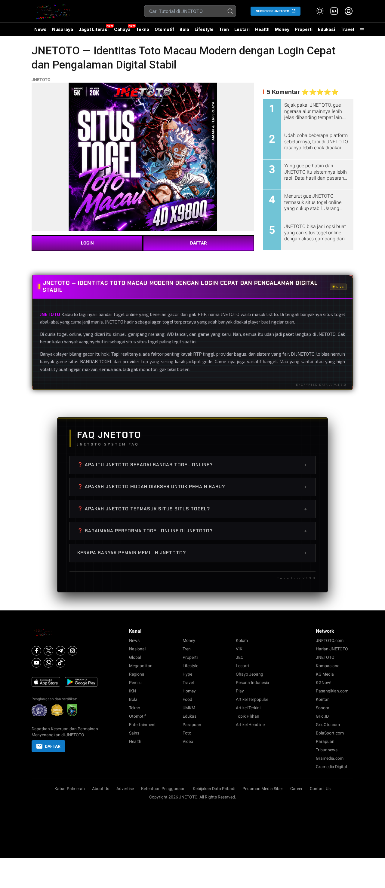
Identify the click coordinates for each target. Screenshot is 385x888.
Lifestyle (204, 29)
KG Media (325, 674)
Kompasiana (328, 665)
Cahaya (122, 29)
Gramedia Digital (331, 766)
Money (282, 29)
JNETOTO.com (329, 640)
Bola (184, 29)
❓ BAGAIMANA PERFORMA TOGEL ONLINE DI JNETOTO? (192, 530)
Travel (347, 29)
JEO (240, 657)
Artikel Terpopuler (252, 699)
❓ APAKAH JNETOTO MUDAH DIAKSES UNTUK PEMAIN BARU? (192, 486)
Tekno (142, 29)
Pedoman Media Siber (262, 788)
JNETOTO (41, 79)
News (40, 29)
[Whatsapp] (48, 663)
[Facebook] (36, 650)
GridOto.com (328, 724)
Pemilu (135, 682)
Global (135, 657)
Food (187, 699)
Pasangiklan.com (332, 691)
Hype (187, 674)
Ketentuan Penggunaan (163, 788)
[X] (48, 650)
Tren (224, 29)
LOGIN (87, 243)
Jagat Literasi (94, 29)
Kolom (242, 640)
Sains (134, 733)
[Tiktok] (60, 663)
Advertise (125, 788)
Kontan (323, 699)
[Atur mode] (320, 11)
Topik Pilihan (247, 716)
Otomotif (164, 29)
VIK (239, 648)
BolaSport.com (330, 733)
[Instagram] (72, 650)
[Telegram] (60, 650)
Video (188, 741)
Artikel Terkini (248, 707)
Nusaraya (62, 29)
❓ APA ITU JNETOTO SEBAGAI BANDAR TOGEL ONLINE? (192, 464)
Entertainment (142, 724)
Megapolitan (140, 665)
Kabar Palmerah (69, 788)
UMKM (189, 707)
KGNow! (323, 682)
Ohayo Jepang (249, 674)
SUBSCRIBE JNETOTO (272, 11)
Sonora (322, 707)
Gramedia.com (329, 758)
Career (296, 788)
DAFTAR (198, 243)
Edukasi (326, 29)
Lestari (242, 31)
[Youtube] (36, 663)
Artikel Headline (250, 724)
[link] (334, 11)
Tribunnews (326, 749)
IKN (132, 691)
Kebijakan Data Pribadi (214, 788)
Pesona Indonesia (252, 682)
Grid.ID (322, 716)
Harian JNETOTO (332, 648)
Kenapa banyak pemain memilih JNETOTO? (192, 552)
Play (240, 691)
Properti (304, 29)
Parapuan (192, 724)
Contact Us (320, 788)
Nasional (137, 648)
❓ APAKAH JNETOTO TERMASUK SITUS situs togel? (192, 508)
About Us (100, 788)
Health (262, 29)
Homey (189, 691)
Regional (137, 674)
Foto (187, 733)
